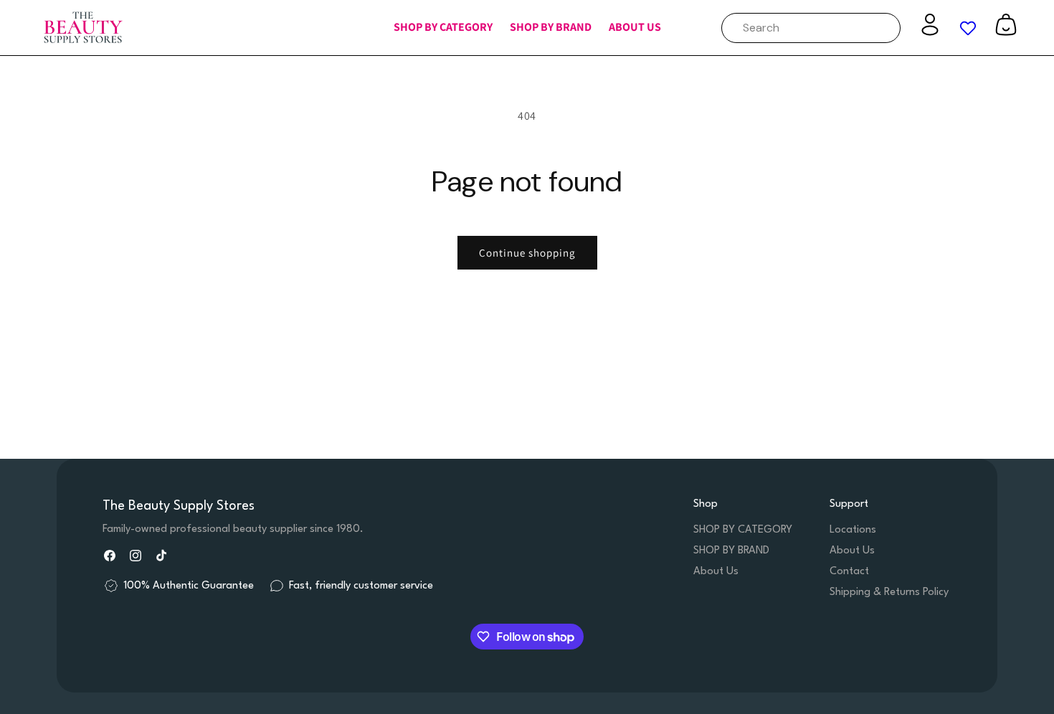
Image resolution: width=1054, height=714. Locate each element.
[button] (443, 27)
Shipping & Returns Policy (889, 592)
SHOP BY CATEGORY (742, 530)
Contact (849, 571)
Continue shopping (527, 253)
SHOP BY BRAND (731, 551)
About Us (716, 571)
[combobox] (811, 28)
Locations (853, 530)
